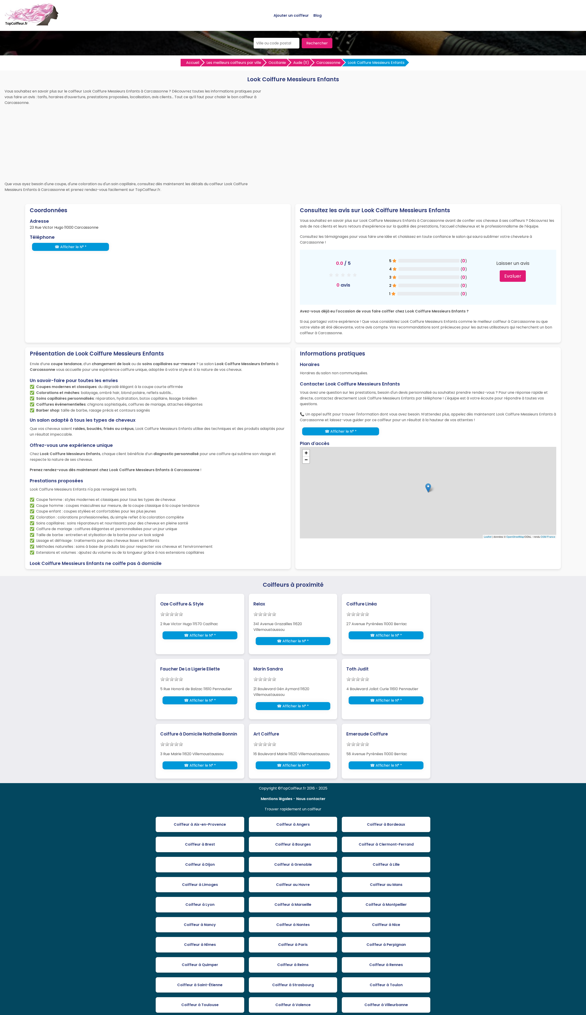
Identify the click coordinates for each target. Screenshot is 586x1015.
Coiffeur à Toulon (386, 985)
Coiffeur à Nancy (200, 924)
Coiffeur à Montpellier (386, 904)
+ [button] (306, 453)
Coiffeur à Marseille (292, 904)
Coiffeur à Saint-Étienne (199, 985)
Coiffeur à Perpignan (386, 944)
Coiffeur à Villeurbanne (386, 1004)
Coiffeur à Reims (293, 964)
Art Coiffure (266, 734)
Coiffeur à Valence (293, 1004)
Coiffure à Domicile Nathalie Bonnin (198, 734)
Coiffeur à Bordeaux (386, 824)
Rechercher (317, 43)
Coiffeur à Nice (386, 924)
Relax (259, 604)
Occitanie (277, 62)
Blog (317, 15)
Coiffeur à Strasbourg (293, 985)
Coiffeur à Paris (293, 944)
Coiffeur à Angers (293, 824)
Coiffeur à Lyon (199, 904)
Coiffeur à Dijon (200, 864)
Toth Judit (357, 669)
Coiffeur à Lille (386, 864)
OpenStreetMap (515, 536)
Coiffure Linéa (361, 604)
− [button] (306, 460)
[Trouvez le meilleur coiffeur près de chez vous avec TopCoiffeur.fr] (32, 23)
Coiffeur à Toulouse (200, 1004)
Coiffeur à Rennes (386, 964)
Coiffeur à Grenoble (293, 864)
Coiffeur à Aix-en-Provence (200, 824)
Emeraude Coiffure (367, 734)
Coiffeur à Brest (200, 844)
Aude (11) (301, 62)
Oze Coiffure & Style (181, 604)
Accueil (192, 62)
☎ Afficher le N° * (71, 247)
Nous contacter (311, 798)
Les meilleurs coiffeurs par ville (233, 62)
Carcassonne (328, 62)
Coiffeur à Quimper (200, 964)
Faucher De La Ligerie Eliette (190, 669)
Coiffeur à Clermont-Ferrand (386, 844)
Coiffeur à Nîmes (200, 944)
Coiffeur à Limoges (200, 884)
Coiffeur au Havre (293, 884)
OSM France (548, 536)
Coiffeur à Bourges (293, 844)
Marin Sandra (268, 669)
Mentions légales (276, 798)
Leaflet (487, 536)
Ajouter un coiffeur (291, 15)
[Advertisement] (293, 142)
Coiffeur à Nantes (293, 924)
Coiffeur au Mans (386, 884)
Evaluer (512, 276)
